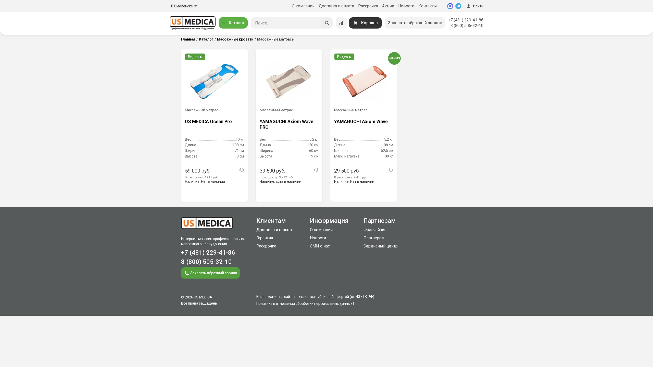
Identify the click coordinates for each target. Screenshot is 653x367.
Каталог (237, 22)
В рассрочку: (202, 177)
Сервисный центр (380, 246)
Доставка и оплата (336, 6)
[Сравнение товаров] (341, 23)
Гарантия (264, 237)
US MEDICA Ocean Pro (208, 121)
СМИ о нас (320, 246)
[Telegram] (458, 6)
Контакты (427, 6)
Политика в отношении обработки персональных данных (304, 304)
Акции (388, 6)
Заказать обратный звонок (415, 22)
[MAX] (450, 6)
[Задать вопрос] (242, 170)
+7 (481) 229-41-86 (465, 20)
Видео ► (195, 57)
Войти (478, 6)
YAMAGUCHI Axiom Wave (361, 121)
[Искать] (327, 23)
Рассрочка (368, 6)
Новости (406, 6)
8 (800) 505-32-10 (466, 25)
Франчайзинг (375, 229)
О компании (303, 6)
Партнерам (373, 237)
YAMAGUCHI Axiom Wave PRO (286, 124)
